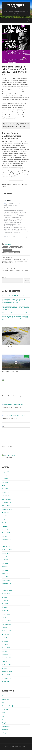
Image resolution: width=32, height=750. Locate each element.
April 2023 (5, 607)
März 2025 (5, 529)
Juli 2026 (4, 475)
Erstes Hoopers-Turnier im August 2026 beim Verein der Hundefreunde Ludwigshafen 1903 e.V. (15, 317)
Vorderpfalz (8, 244)
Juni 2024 (5, 560)
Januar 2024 (5, 577)
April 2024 (5, 566)
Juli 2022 (4, 637)
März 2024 (5, 570)
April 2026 (5, 485)
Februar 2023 (6, 614)
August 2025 (6, 512)
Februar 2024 (6, 573)
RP (21, 247)
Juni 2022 (5, 641)
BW (3, 702)
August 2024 (6, 553)
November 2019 (6, 678)
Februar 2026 (6, 492)
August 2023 (6, 593)
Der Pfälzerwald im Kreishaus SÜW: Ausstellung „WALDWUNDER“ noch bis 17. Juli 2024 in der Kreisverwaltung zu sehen (15, 260)
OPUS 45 (6, 247)
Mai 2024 (5, 563)
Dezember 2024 (6, 539)
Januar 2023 (5, 617)
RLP (3, 716)
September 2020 (7, 671)
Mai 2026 (5, 482)
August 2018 (6, 681)
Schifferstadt (7, 249)
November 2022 (6, 624)
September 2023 (7, 590)
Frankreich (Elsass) (7, 706)
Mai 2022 (5, 644)
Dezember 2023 (6, 580)
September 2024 (7, 549)
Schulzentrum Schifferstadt (11, 252)
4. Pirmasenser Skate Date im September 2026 (15, 312)
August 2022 (6, 634)
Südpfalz (4, 723)
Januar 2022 (5, 651)
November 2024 (6, 543)
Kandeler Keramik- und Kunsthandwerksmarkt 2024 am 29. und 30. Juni (15, 269)
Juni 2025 (5, 519)
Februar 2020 (6, 675)
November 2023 (6, 583)
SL (3, 719)
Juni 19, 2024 (6, 74)
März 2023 (5, 610)
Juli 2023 (4, 597)
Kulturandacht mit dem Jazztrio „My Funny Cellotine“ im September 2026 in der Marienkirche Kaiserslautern (14, 300)
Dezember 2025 (6, 499)
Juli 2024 (4, 556)
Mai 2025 (5, 522)
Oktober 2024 (6, 546)
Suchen (4, 277)
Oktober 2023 (6, 587)
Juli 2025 (4, 516)
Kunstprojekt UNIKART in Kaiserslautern (14, 296)
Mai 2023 (5, 604)
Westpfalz (5, 733)
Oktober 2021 (6, 661)
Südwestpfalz (6, 726)
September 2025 (7, 509)
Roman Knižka (14, 247)
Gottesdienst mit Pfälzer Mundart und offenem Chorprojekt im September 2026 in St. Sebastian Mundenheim (15, 307)
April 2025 (5, 526)
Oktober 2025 (6, 505)
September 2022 (7, 631)
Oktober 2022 (6, 627)
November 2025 (6, 502)
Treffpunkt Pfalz (16, 6)
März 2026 (5, 489)
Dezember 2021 (6, 654)
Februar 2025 (6, 533)
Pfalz (3, 712)
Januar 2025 (5, 536)
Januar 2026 (5, 495)
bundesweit (5, 699)
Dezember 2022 (6, 620)
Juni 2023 (5, 600)
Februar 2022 (6, 648)
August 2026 (6, 472)
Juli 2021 (4, 668)
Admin (4, 695)
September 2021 (7, 664)
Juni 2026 (5, 478)
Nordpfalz (5, 709)
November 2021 (6, 658)
